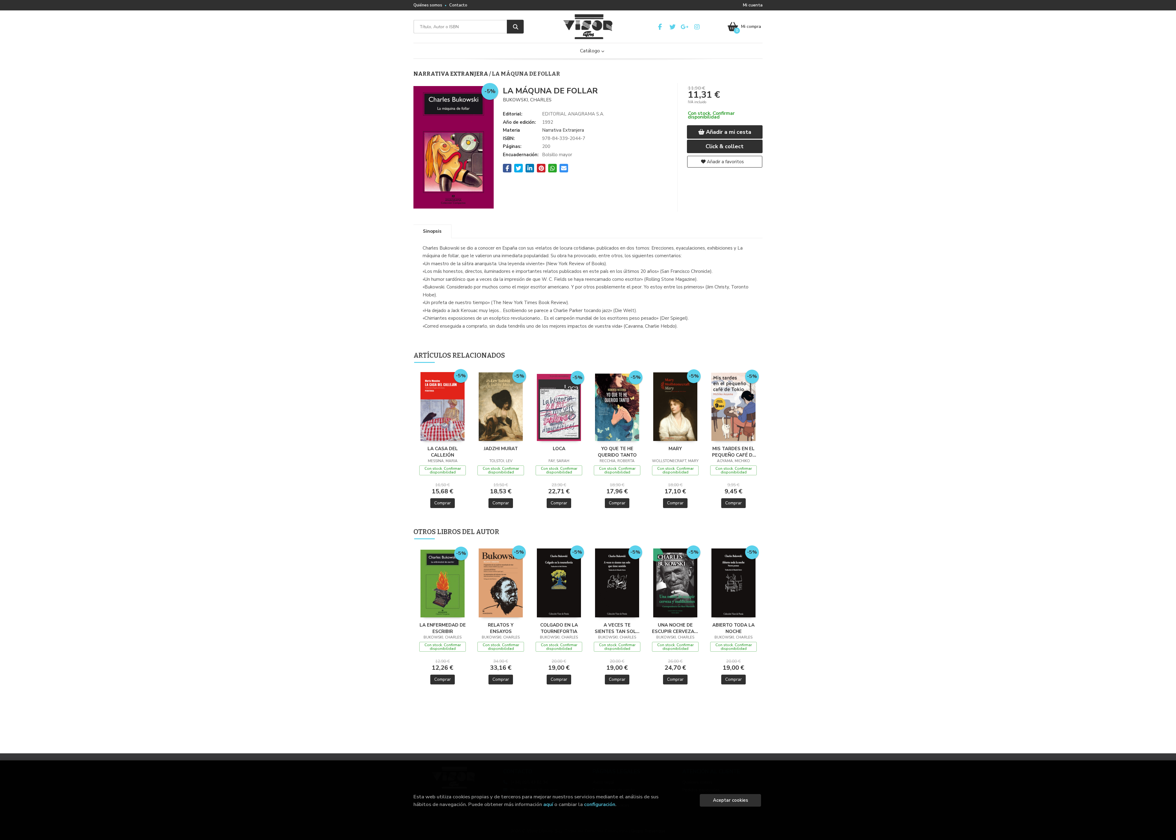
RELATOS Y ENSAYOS (501, 628)
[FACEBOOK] (660, 27)
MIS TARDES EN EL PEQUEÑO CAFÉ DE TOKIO (733, 452)
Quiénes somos (427, 5)
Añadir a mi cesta (727, 132)
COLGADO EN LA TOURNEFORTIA (559, 628)
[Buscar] (515, 27)
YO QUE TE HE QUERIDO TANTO (617, 452)
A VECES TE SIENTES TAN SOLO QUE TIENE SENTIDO (617, 628)
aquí (548, 804)
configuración (599, 804)
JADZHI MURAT (501, 449)
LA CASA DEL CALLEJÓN (443, 452)
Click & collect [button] (725, 146)
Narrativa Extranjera (451, 73)
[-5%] (442, 406)
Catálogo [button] (590, 50)
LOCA (559, 449)
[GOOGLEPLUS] (685, 27)
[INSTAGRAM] (697, 27)
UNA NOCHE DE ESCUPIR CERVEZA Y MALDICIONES (675, 628)
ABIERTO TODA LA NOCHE (733, 628)
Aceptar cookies (730, 800)
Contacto (458, 5)
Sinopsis (432, 231)
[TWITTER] (672, 27)
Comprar (442, 503)
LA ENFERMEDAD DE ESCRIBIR (443, 628)
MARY (675, 449)
